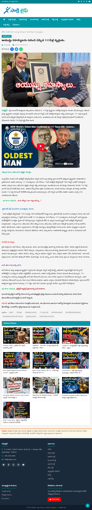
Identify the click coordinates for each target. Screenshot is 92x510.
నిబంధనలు (5, 499)
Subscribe (55, 499)
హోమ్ (3, 32)
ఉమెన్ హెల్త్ (45, 20)
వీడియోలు (16, 25)
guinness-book (31, 317)
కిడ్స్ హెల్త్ (55, 20)
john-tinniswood (57, 312)
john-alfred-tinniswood (73, 312)
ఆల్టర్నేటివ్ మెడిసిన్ (67, 20)
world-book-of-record (47, 317)
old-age (19, 312)
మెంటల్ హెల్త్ (34, 20)
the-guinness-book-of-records (13, 317)
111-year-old (44, 312)
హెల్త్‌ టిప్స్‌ (6, 25)
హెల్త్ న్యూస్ (12, 20)
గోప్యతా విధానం (7, 495)
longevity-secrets (30, 312)
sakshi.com (62, 507)
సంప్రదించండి (6, 491)
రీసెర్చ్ (78, 20)
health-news (9, 32)
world (11, 312)
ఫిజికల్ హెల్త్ (23, 20)
